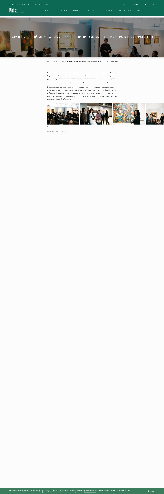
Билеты (136, 4)
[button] (47, 127)
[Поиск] (153, 10)
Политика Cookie (90, 492)
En (148, 4)
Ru (145, 4)
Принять (151, 491)
